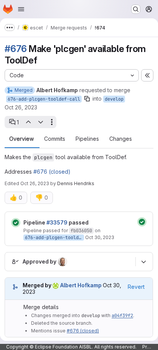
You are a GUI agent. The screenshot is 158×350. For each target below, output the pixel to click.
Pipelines (87, 139)
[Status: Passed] (15, 222)
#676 (16, 48)
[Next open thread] (41, 122)
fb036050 (81, 231)
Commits (54, 139)
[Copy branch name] (87, 98)
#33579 (56, 222)
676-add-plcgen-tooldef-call (44, 99)
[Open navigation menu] (21, 9)
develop (114, 99)
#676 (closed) (52, 171)
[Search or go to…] (135, 9)
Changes (120, 139)
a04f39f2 (122, 316)
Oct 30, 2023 (99, 237)
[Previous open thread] (28, 122)
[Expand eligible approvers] (143, 261)
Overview (21, 139)
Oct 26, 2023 (21, 107)
